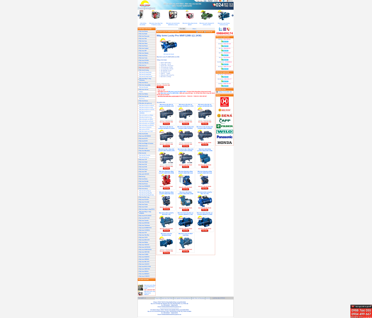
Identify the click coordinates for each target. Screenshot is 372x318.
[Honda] (224, 144)
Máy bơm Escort (143, 145)
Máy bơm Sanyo (143, 169)
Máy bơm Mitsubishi (144, 150)
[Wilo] (224, 134)
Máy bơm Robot (143, 179)
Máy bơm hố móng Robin (145, 74)
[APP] (224, 123)
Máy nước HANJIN (144, 174)
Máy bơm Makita (143, 94)
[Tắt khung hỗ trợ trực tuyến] (371, 305)
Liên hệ (153, 8)
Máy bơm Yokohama (144, 225)
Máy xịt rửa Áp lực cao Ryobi (146, 121)
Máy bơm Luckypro (144, 67)
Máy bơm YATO (143, 237)
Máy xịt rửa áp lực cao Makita (146, 115)
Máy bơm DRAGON (144, 240)
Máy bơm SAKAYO (144, 264)
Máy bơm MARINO (144, 257)
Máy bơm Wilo (143, 38)
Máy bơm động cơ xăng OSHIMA (145, 212)
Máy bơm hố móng (144, 70)
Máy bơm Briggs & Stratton (146, 143)
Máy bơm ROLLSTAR (145, 266)
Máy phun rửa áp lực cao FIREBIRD (145, 112)
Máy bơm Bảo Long (144, 197)
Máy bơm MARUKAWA (145, 249)
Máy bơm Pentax (143, 46)
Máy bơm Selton (143, 43)
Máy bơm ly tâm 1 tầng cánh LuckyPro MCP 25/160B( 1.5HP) (185, 150)
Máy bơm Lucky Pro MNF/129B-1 (177, 91)
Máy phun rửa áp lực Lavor (145, 117)
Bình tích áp (142, 176)
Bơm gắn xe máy (143, 148)
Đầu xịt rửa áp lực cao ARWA (146, 119)
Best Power (142, 98)
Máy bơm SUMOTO (144, 276)
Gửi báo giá (209, 31)
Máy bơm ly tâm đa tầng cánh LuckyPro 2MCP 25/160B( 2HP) (205, 128)
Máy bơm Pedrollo (143, 181)
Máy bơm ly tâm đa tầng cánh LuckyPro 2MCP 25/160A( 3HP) (185, 128)
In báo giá (200, 31)
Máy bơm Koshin (143, 133)
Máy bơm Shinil (143, 162)
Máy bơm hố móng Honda (145, 72)
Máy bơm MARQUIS (144, 186)
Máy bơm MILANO (144, 261)
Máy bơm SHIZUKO (144, 269)
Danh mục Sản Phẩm (167, 298)
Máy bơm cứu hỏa (143, 89)
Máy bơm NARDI (143, 254)
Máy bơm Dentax (143, 100)
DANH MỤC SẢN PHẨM (144, 29)
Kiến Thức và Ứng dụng (198, 298)
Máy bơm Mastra (143, 82)
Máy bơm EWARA (144, 60)
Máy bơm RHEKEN (144, 273)
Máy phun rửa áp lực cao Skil (146, 107)
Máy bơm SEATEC (144, 199)
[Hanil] (225, 106)
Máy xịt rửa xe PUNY (144, 129)
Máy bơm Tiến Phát (144, 235)
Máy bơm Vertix (143, 58)
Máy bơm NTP (143, 232)
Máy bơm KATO (143, 138)
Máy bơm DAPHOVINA (145, 227)
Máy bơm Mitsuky (144, 62)
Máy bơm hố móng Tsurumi (145, 76)
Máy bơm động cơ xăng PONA (147, 209)
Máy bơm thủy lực (143, 96)
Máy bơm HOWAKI (144, 223)
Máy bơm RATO (143, 141)
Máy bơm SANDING (144, 230)
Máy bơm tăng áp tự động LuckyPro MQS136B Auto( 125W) (205, 173)
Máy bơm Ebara (143, 55)
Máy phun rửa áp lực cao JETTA (146, 109)
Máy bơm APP (142, 50)
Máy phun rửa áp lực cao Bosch (146, 105)
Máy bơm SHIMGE (144, 259)
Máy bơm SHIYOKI (144, 252)
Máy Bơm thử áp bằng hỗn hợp (146, 195)
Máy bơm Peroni (143, 183)
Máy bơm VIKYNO (144, 244)
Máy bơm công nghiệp (144, 85)
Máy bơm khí (142, 153)
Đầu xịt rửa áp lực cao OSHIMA (146, 123)
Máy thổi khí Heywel (144, 157)
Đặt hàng (160, 87)
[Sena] (224, 117)
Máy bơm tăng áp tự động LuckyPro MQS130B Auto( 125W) (166, 194)
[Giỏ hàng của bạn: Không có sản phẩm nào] (217, 92)
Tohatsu (141, 91)
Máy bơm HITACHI (144, 218)
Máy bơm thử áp (143, 188)
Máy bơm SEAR (143, 207)
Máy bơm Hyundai (143, 87)
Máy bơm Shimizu (143, 53)
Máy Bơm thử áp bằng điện (145, 193)
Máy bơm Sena (143, 41)
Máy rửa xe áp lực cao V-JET (146, 131)
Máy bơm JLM (143, 164)
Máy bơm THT (143, 171)
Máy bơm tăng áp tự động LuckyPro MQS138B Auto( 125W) (185, 173)
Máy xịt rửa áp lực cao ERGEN (146, 125)
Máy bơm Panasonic (144, 36)
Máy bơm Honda (143, 31)
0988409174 (224, 33)
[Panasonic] (224, 139)
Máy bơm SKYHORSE (145, 136)
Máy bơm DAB (143, 166)
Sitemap (147, 8)
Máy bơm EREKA (144, 271)
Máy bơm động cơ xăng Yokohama (145, 79)
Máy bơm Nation (143, 204)
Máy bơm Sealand (143, 48)
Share (194, 28)
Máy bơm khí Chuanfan (144, 155)
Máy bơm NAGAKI (144, 202)
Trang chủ (141, 8)
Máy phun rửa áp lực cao (145, 103)
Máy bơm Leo (142, 65)
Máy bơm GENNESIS (144, 247)
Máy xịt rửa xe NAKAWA (145, 127)
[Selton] (224, 112)
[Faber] (224, 128)
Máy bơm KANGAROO (145, 215)
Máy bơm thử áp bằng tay (145, 191)
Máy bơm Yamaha (144, 220)
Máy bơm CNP (143, 159)
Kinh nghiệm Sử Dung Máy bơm (182, 298)
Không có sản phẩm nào (225, 92)
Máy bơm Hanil (143, 33)
